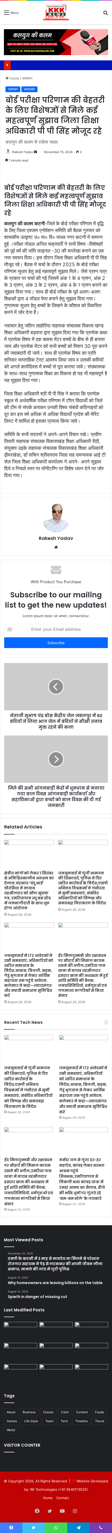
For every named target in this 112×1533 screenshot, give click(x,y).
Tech (64, 1421)
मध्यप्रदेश (29, 89)
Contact (62, 1498)
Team (49, 1421)
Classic (48, 1412)
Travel (99, 1421)
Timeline (81, 1421)
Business (29, 1412)
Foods (99, 1412)
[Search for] (105, 14)
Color (65, 1412)
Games (12, 1421)
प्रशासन (27, 78)
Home (14, 78)
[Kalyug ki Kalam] (56, 12)
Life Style (31, 1421)
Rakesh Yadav (22, 152)
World (11, 1430)
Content (82, 1412)
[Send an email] (35, 152)
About (11, 1412)
